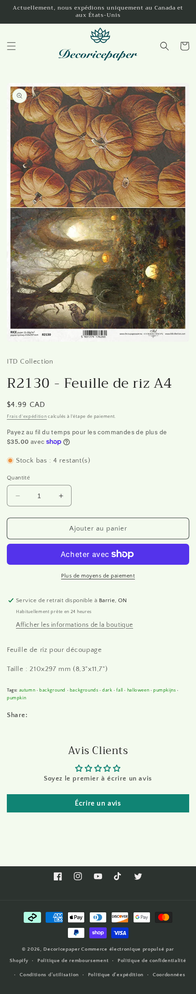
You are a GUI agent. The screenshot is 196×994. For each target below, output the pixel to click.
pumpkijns (164, 690)
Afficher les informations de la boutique (74, 625)
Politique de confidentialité (152, 960)
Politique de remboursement (72, 960)
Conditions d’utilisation (49, 975)
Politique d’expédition (116, 975)
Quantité (18, 477)
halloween (138, 690)
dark (107, 690)
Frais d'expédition (27, 416)
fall (119, 690)
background (52, 690)
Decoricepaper (61, 949)
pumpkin (16, 698)
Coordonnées (169, 975)
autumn (27, 690)
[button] (11, 46)
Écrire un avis (98, 803)
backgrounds (84, 690)
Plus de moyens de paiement (98, 576)
